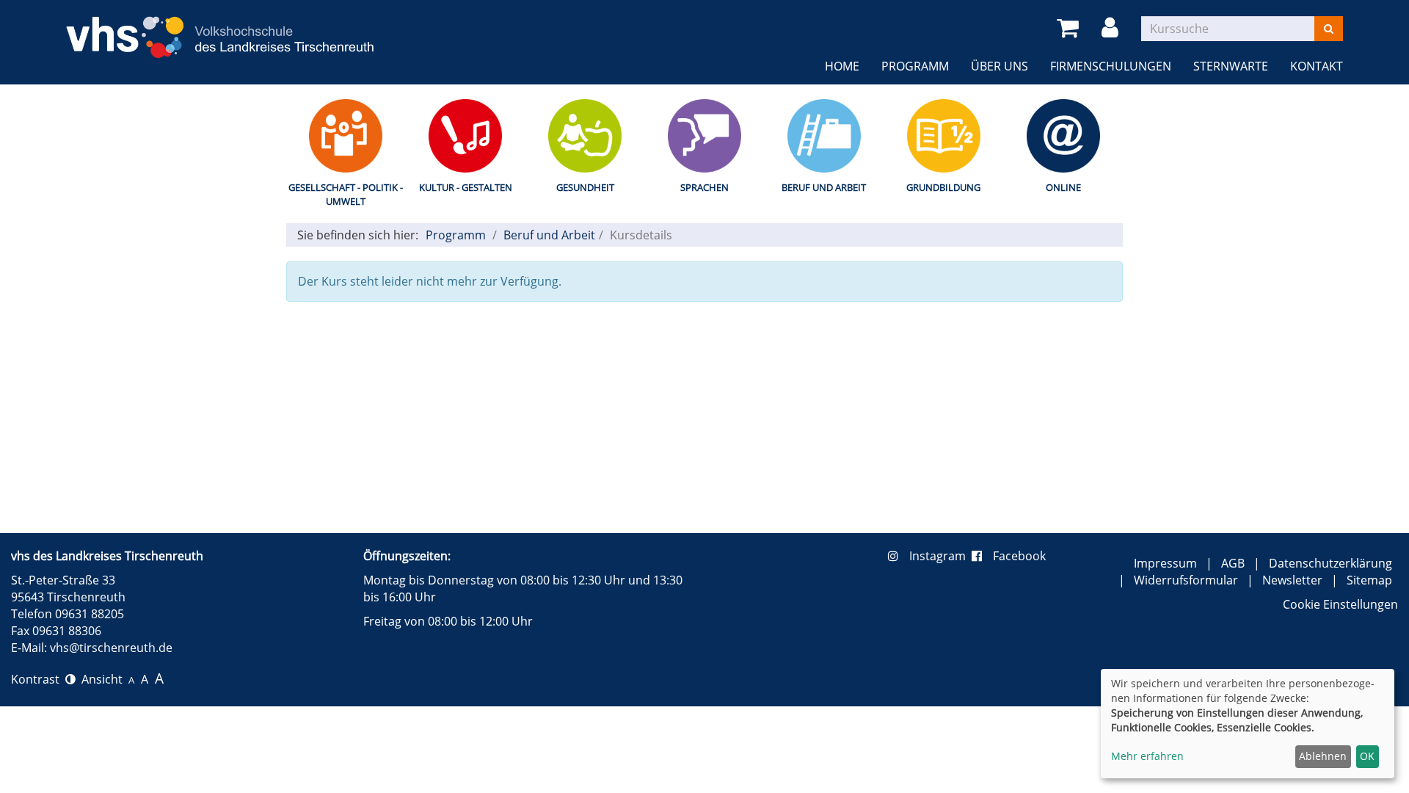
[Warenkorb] (1070, 28)
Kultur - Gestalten (465, 187)
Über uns (999, 66)
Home (842, 66)
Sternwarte (1230, 66)
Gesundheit (585, 187)
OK (1367, 756)
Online (1063, 187)
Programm (915, 66)
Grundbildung (943, 187)
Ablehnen (1323, 756)
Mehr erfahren (1147, 756)
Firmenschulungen (1110, 66)
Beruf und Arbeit (824, 187)
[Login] (1113, 28)
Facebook (1019, 556)
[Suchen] (1328, 28)
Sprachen (704, 187)
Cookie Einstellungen (1340, 604)
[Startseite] (220, 29)
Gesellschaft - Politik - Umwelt (345, 194)
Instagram (940, 556)
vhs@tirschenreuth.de (111, 648)
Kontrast (38, 679)
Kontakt (1316, 66)
